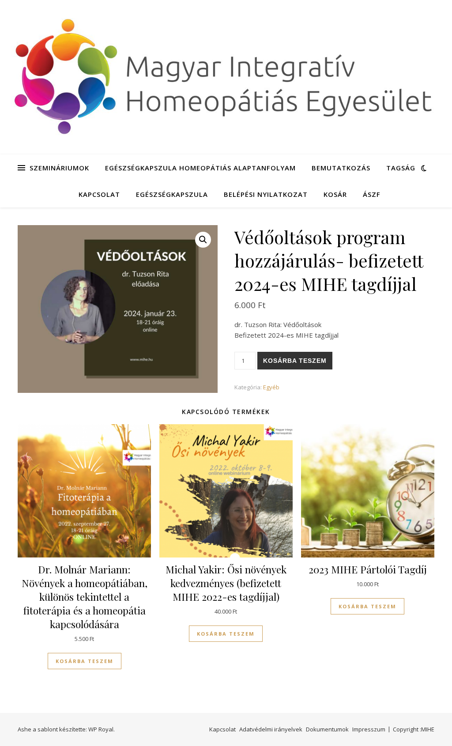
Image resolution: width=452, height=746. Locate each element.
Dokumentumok (327, 729)
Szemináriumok (59, 167)
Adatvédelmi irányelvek (270, 729)
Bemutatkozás (341, 167)
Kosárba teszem (295, 360)
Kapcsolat (99, 194)
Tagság (400, 167)
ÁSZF (371, 194)
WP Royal (100, 729)
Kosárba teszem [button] (84, 661)
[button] (203, 240)
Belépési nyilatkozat (266, 194)
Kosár (335, 194)
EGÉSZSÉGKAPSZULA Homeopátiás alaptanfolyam (200, 167)
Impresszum (368, 729)
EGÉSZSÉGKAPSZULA (172, 194)
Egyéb (271, 387)
